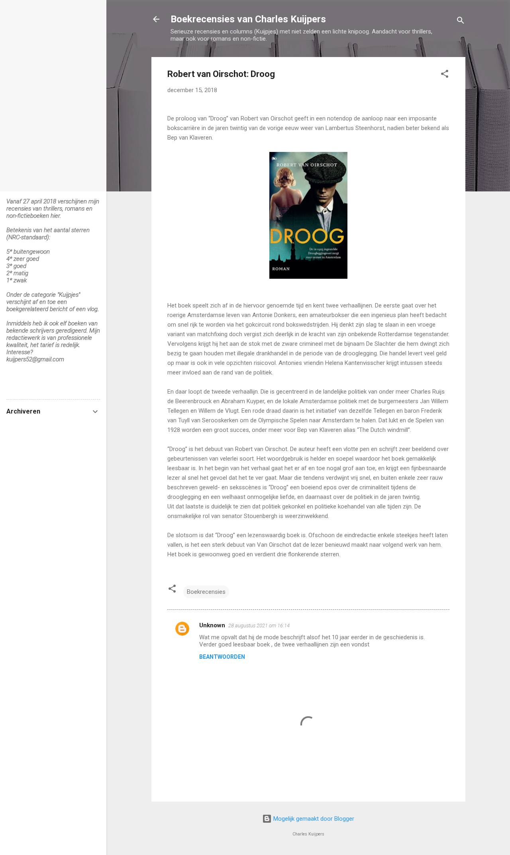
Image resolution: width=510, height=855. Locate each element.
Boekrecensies (206, 591)
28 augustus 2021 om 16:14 (259, 625)
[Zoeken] (460, 22)
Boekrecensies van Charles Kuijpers (248, 19)
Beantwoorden (222, 657)
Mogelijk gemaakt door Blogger (313, 818)
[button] (444, 75)
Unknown (212, 625)
